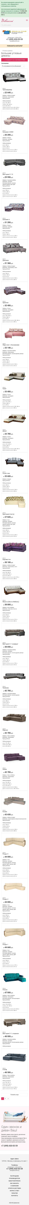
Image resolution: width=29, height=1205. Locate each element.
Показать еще (14, 1094)
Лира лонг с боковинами (11, 344)
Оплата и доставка (14, 1188)
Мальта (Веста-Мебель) (11, 601)
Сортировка (5, 63)
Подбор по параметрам (15, 60)
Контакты (14, 1195)
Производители (14, 1178)
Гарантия (15, 1193)
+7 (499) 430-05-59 (14, 39)
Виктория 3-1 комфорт (10, 643)
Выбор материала (14, 1181)
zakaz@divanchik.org (14, 41)
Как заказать (14, 1183)
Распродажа (14, 1176)
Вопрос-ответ (14, 1190)
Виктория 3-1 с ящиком (11, 1033)
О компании (15, 1185)
